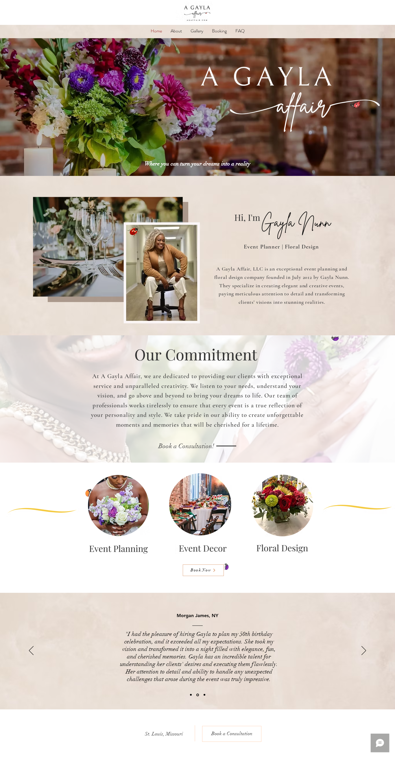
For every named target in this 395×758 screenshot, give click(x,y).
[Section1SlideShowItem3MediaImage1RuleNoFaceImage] (204, 695)
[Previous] (31, 651)
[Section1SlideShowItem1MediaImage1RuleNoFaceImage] (191, 695)
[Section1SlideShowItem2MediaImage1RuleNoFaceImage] (197, 694)
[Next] (363, 651)
